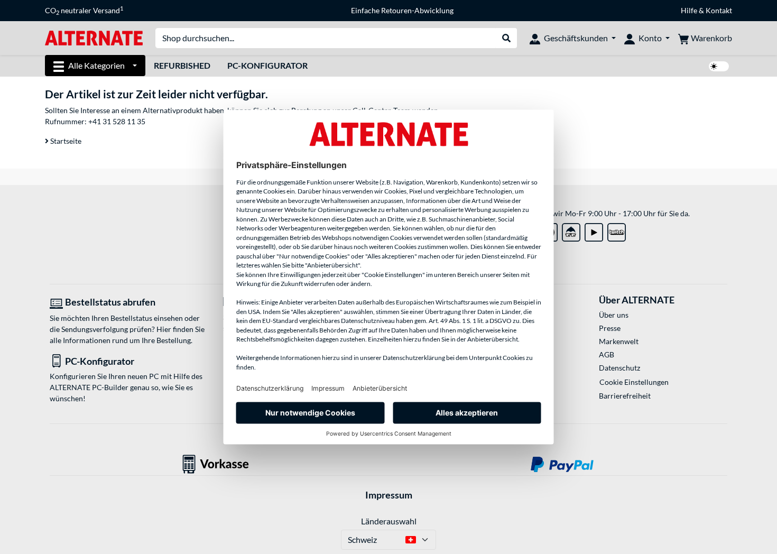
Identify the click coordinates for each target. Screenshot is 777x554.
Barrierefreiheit (625, 395)
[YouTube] (594, 230)
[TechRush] (571, 230)
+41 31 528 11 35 (116, 121)
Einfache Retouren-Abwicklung (402, 10)
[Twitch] (616, 230)
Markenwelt (619, 341)
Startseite (65, 140)
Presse (610, 328)
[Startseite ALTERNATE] (94, 37)
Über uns (613, 314)
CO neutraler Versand (84, 10)
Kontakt (719, 10)
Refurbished (182, 65)
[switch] (719, 66)
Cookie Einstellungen (634, 381)
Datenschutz (619, 367)
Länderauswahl (389, 521)
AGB (606, 354)
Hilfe (689, 10)
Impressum (388, 495)
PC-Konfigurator (267, 65)
